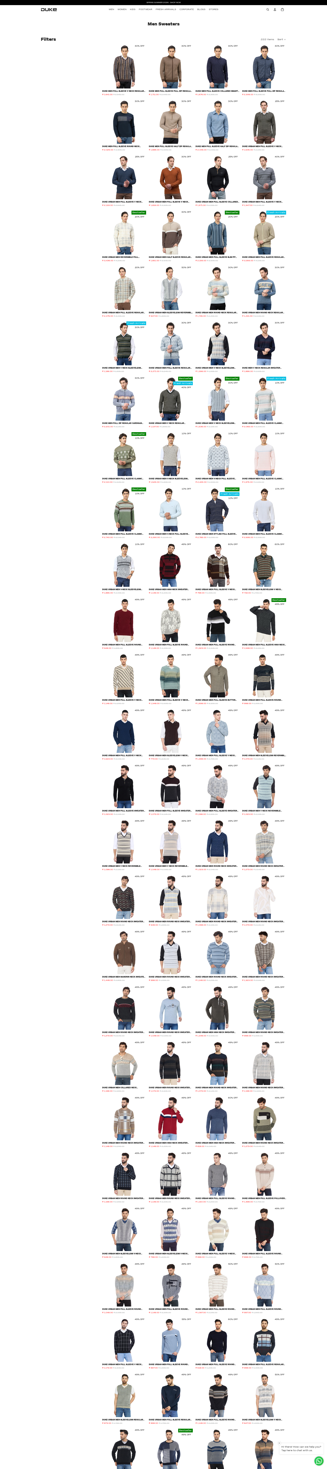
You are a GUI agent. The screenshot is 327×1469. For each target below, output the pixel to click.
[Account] (275, 9)
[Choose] (141, 83)
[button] (281, 39)
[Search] (267, 9)
